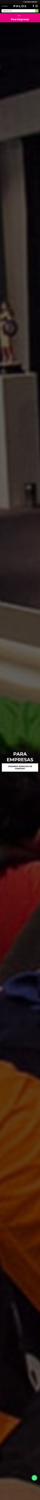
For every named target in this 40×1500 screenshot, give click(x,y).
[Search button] (36, 10)
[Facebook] (33, 6)
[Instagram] (36, 6)
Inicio (19, 15)
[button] (34, 1478)
